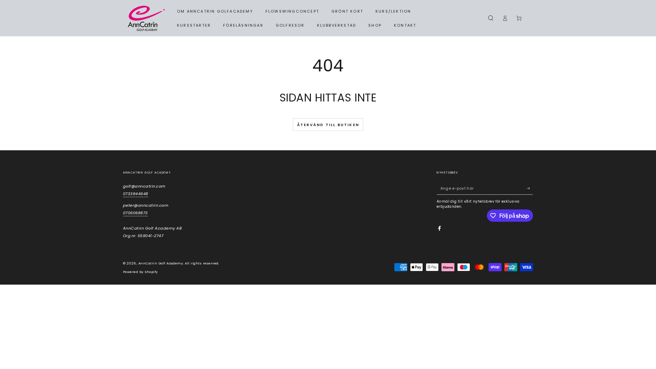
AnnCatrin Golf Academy (160, 263)
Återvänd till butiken (328, 124)
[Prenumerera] (530, 188)
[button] (490, 18)
